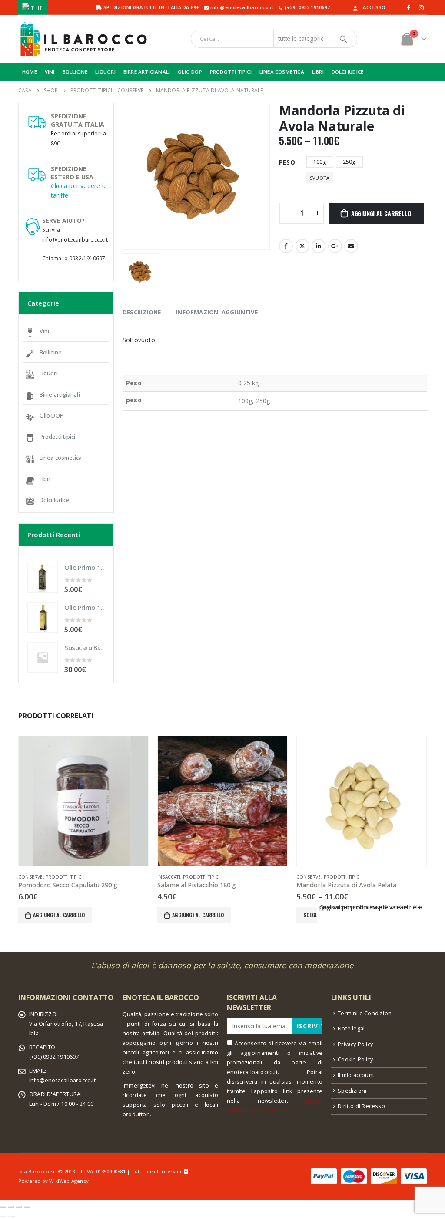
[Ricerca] (343, 38)
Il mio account (356, 1075)
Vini (44, 331)
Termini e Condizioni (365, 1013)
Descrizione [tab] (142, 312)
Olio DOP (51, 415)
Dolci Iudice (55, 500)
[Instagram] (421, 7)
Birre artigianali (60, 394)
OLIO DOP (190, 71)
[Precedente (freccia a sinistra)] (3, 1216)
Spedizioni (352, 1090)
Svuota (319, 178)
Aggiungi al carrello (381, 213)
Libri (45, 479)
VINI (50, 71)
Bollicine (51, 352)
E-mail (351, 246)
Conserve (30, 877)
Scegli (310, 915)
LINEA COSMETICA (281, 71)
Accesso (374, 7)
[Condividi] (11, 1207)
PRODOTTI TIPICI (231, 71)
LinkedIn (318, 246)
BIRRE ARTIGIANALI (146, 71)
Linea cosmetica (61, 457)
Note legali (352, 1028)
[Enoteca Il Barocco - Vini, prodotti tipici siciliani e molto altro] (83, 38)
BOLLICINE (75, 71)
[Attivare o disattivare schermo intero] (19, 1207)
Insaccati (168, 877)
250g (349, 161)
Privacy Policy (355, 1044)
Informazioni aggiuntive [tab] (217, 312)
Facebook (286, 246)
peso (287, 162)
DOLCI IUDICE (347, 71)
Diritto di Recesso (361, 1106)
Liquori (49, 373)
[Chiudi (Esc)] (3, 1207)
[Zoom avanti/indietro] (27, 1207)
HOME (29, 71)
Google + (335, 246)
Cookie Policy (355, 1059)
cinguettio (302, 246)
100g (319, 161)
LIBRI (318, 71)
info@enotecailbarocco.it (62, 1080)
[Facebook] (409, 7)
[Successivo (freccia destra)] (11, 1216)
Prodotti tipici (58, 437)
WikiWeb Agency (69, 1181)
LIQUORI (105, 71)
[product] (42, 577)
